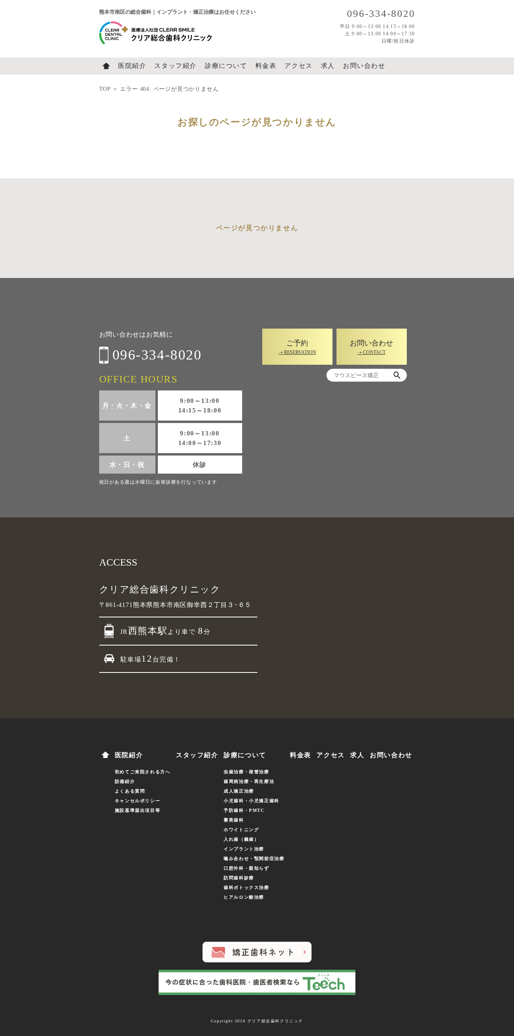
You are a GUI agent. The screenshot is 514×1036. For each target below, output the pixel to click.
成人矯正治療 (239, 791)
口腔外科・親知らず (246, 868)
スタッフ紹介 (175, 65)
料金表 (266, 65)
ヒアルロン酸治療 (244, 897)
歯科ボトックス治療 (246, 887)
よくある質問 (130, 791)
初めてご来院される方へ (143, 771)
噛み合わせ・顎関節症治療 (254, 858)
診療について (226, 65)
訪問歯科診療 (239, 877)
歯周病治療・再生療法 (249, 781)
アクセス (298, 65)
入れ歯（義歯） (241, 839)
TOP (104, 89)
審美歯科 (234, 819)
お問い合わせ (364, 65)
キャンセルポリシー (137, 800)
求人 (328, 65)
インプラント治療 (244, 848)
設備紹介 (125, 781)
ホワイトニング (241, 829)
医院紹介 (132, 65)
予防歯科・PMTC (244, 810)
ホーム (106, 66)
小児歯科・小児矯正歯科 (251, 800)
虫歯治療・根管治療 (246, 771)
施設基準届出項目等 (137, 810)
